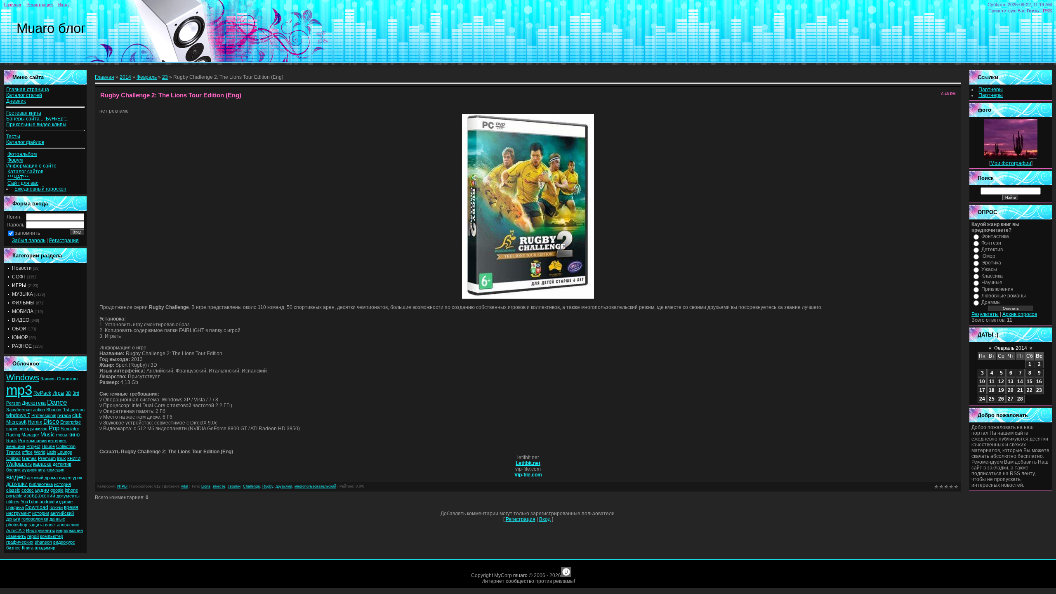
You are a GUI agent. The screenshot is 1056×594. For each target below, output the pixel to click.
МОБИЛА (22, 311)
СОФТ (19, 277)
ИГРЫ (19, 285)
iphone (71, 490)
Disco (51, 421)
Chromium (67, 378)
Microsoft (16, 422)
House (48, 446)
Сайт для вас (22, 183)
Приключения (997, 289)
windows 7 (18, 415)
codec (27, 490)
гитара (64, 415)
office (27, 452)
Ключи (56, 507)
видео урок (70, 477)
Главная (12, 4)
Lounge (64, 452)
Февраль (147, 77)
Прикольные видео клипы (36, 124)
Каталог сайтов (25, 171)
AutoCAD (15, 530)
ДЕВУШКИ (17, 484)
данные (57, 518)
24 (982, 399)
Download (36, 507)
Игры (58, 393)
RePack (42, 393)
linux (61, 458)
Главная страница (27, 89)
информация (69, 530)
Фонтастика (995, 236)
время (71, 507)
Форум (15, 160)
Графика (15, 507)
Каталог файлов (25, 142)
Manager (30, 434)
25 (992, 399)
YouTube (29, 501)
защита (36, 524)
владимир (45, 547)
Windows (22, 377)
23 (165, 77)
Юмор (988, 256)
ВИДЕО (20, 320)
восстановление (62, 524)
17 (982, 390)
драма (51, 477)
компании (36, 440)
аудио (42, 490)
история (62, 484)
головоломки (34, 518)
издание (64, 501)
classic (13, 490)
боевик (13, 469)
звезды (26, 428)
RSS (1047, 10)
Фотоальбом (22, 154)
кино (74, 434)
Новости (22, 268)
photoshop (16, 524)
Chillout (13, 458)
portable (14, 495)
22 (1029, 390)
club (77, 415)
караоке (42, 464)
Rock (11, 440)
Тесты (13, 136)
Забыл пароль (28, 240)
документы (68, 495)
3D (68, 393)
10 (982, 381)
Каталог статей (24, 95)
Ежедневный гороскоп (40, 189)
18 (992, 390)
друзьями (284, 486)
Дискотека (34, 403)
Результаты (985, 314)
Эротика (991, 263)
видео (16, 477)
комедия (55, 469)
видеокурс (64, 542)
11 (992, 381)
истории (40, 513)
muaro (520, 575)
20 (1011, 390)
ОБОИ (19, 329)
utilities (12, 501)
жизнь (41, 428)
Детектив (992, 249)
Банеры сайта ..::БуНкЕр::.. (37, 119)
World (39, 452)
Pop (54, 428)
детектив (62, 464)
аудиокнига (33, 469)
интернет (57, 440)
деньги (13, 518)
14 (1020, 381)
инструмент (18, 513)
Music (47, 434)
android (47, 501)
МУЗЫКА (22, 294)
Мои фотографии (1010, 163)
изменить (16, 536)
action (39, 409)
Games (29, 458)
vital (184, 486)
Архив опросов (1019, 314)
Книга (27, 547)
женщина (15, 446)
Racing (13, 434)
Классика (992, 276)
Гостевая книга (23, 113)
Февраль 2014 (1010, 348)
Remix (35, 422)
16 (1039, 381)
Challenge (251, 486)
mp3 (19, 390)
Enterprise (70, 422)
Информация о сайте (31, 166)
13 (1011, 381)
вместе (219, 486)
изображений (39, 496)
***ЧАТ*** (18, 177)
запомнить (27, 233)
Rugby (267, 486)
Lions (205, 486)
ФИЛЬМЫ (23, 303)
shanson (43, 542)
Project (33, 446)
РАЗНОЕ (22, 346)
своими (234, 486)
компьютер (51, 536)
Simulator (70, 428)
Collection (65, 446)
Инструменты (40, 530)
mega (61, 434)
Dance (57, 402)
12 (1001, 381)
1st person (74, 409)
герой (33, 536)
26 (1001, 399)
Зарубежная (19, 409)
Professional (43, 415)
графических (19, 542)
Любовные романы (1003, 296)
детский (35, 477)
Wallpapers (19, 464)
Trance (13, 452)
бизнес (13, 547)
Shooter (54, 409)
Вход (63, 4)
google (57, 490)
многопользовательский (315, 486)
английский (62, 513)
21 (1020, 390)
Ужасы (989, 269)
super (12, 428)
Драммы (991, 302)
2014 (125, 77)
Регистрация (39, 4)
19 (1001, 390)
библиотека (41, 484)
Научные (991, 282)
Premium (47, 458)
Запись (48, 378)
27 (1011, 399)
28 (1020, 399)
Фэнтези (991, 243)
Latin (51, 452)
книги (73, 458)
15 (1029, 381)
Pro (21, 440)
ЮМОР (20, 337)
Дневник (16, 101)
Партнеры (990, 89)
